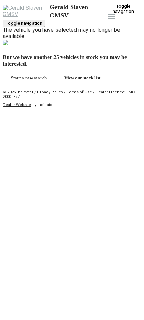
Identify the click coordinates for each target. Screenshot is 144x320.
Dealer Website (17, 104)
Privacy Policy (50, 92)
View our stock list (82, 77)
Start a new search (29, 77)
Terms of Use (79, 92)
